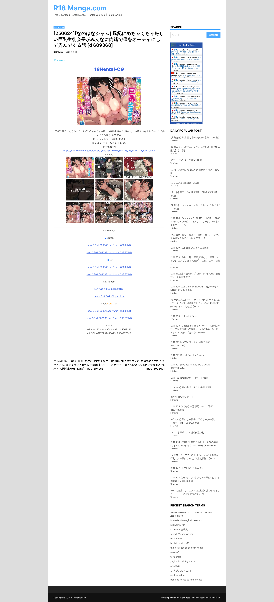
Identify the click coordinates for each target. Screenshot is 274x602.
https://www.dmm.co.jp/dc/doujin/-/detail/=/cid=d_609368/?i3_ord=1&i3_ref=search (109, 150)
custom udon (177, 575)
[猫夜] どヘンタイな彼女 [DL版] (186, 160)
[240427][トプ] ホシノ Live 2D (186, 468)
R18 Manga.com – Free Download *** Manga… (186, 58)
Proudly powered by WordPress (176, 597)
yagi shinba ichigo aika (182, 561)
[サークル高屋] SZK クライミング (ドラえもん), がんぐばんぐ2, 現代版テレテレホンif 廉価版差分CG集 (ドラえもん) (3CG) (195, 303)
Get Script (177, 123)
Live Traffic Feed (186, 45)
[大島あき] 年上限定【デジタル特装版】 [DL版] (194, 137)
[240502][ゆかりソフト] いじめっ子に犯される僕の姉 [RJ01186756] (195, 479)
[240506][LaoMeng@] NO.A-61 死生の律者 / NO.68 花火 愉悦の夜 (194, 288)
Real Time (185, 123)
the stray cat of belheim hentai (187, 547)
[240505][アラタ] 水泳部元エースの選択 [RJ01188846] (191, 408)
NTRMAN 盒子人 (179, 529)
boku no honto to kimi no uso (186, 579)
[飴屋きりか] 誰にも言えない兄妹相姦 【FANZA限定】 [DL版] (195, 149)
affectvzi (175, 565)
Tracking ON (194, 123)
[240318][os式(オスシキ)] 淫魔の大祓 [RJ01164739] (190, 344)
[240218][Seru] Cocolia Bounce (187, 355)
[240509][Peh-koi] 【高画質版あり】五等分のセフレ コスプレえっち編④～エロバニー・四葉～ (195, 260)
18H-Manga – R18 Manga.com (188, 119)
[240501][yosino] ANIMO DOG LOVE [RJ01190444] (190, 366)
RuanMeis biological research (186, 520)
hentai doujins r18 (179, 543)
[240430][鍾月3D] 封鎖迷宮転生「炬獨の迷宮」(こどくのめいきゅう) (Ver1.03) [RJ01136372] (195, 444)
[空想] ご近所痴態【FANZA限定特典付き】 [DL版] (194, 171)
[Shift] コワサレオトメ (182, 396)
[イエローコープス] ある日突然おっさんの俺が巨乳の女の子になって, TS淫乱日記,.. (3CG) (194, 457)
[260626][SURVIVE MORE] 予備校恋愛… (185, 105)
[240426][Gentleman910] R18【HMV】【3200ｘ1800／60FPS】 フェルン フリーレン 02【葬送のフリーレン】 (195, 221)
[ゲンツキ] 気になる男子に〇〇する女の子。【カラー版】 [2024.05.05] (193, 421)
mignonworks (177, 524)
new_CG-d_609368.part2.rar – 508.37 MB (109, 252)
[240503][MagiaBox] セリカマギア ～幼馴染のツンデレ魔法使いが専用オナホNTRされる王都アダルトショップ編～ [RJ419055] (195, 329)
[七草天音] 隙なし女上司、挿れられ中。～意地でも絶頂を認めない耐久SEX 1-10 (194, 236)
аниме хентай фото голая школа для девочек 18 (191, 514)
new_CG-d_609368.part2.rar (109, 296)
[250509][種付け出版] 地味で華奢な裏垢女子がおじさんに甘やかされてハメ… (185, 91)
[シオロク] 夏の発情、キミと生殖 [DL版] (191, 387)
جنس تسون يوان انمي (180, 570)
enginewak (176, 538)
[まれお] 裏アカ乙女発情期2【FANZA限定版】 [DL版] (194, 194)
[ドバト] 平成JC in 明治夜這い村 (187, 432)
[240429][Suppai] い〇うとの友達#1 (189, 247)
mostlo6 (174, 552)
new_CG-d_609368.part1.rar (109, 288)
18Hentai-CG (59, 27)
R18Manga (58, 52)
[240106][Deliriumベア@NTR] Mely (189, 377)
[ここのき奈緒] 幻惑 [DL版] (184, 182)
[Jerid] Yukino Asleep (182, 534)
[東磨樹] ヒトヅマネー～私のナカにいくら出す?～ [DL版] (195, 207)
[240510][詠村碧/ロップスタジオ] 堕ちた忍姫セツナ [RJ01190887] (195, 275)
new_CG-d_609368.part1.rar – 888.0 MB (109, 245)
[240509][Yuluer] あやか (183, 316)
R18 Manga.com (80, 8)
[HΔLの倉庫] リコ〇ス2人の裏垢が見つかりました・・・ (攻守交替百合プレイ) (195, 492)
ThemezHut (214, 597)
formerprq (175, 556)
